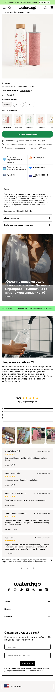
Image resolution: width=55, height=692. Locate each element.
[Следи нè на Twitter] (27, 590)
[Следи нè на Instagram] (15, 590)
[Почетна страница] (27, 8)
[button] (4, 7)
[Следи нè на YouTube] (40, 590)
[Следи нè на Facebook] (9, 590)
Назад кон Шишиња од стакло (17, 12)
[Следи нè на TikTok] (21, 590)
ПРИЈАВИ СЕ (27, 663)
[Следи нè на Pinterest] (34, 590)
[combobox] (27, 686)
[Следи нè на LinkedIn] (46, 590)
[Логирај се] (45, 7)
